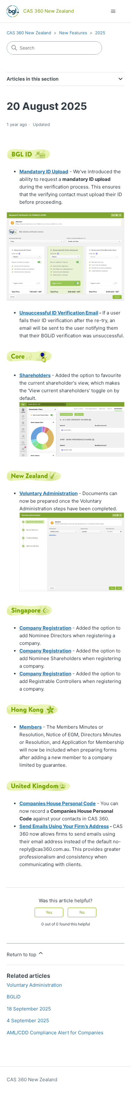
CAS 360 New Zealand (29, 32)
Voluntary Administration (34, 985)
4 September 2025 (28, 1020)
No (82, 912)
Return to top (22, 954)
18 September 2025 (29, 1009)
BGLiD (14, 997)
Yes (49, 912)
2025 (100, 32)
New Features (73, 32)
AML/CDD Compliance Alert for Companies (55, 1033)
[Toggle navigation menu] (113, 11)
